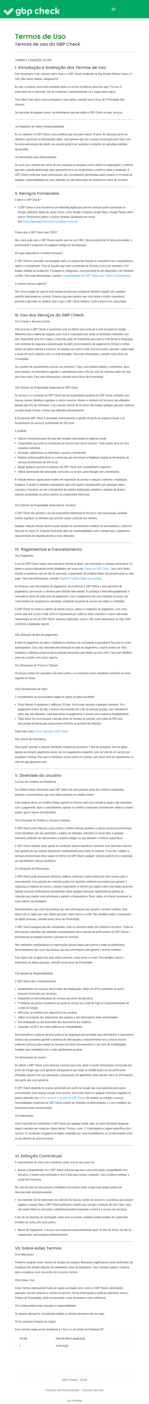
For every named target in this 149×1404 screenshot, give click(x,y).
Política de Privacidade (62, 1390)
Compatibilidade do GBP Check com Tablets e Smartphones (97, 275)
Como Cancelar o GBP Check (51, 731)
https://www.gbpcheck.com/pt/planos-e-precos (50, 221)
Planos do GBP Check (96, 568)
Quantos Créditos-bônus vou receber (81, 578)
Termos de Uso (92, 1390)
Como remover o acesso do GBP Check (62, 1098)
